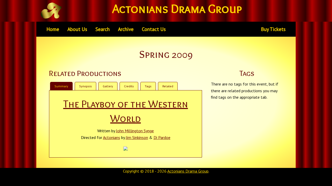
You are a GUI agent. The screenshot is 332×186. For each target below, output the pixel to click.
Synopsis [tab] (85, 86)
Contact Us (154, 29)
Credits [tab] (129, 86)
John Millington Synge (135, 130)
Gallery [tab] (108, 86)
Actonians (111, 137)
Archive (126, 29)
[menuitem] (52, 29)
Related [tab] (167, 86)
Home (52, 29)
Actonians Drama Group (188, 171)
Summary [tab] (61, 86)
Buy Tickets (273, 29)
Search (102, 29)
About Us (77, 29)
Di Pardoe (162, 137)
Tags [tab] (148, 86)
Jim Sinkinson (137, 137)
